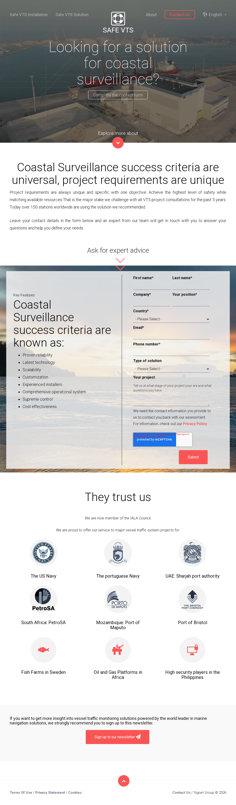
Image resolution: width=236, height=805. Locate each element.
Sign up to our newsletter (115, 737)
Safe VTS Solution (72, 14)
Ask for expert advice (118, 250)
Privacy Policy (195, 424)
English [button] (215, 14)
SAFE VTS (118, 30)
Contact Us (180, 14)
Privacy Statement (50, 793)
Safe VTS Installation (29, 14)
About (151, 14)
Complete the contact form (118, 95)
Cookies (75, 793)
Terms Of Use (21, 793)
